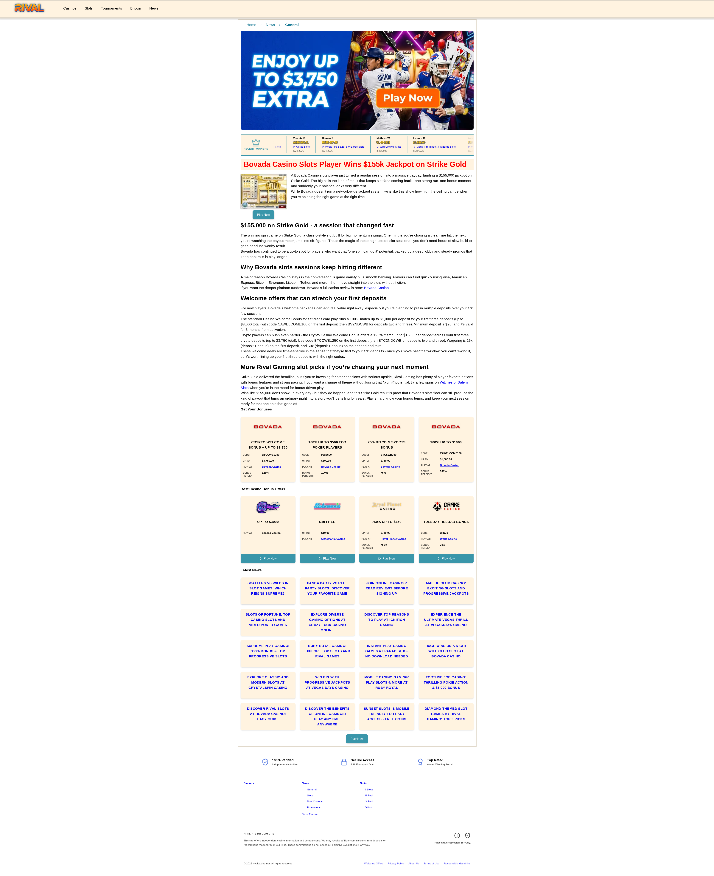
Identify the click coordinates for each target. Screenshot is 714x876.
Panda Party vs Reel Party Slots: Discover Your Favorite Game (327, 588)
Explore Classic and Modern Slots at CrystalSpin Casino (268, 682)
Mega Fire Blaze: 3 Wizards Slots (326, 146)
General (312, 789)
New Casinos (315, 801)
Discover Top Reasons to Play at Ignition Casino (386, 620)
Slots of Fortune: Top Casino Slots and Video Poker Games (268, 620)
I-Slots (369, 789)
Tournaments (111, 8)
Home (251, 25)
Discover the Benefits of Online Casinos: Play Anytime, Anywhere (327, 716)
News (153, 8)
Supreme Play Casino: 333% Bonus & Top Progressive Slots (268, 651)
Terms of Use (431, 863)
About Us (413, 863)
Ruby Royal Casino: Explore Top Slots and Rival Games (327, 651)
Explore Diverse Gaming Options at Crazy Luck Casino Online (327, 622)
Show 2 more (310, 814)
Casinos (70, 8)
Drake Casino (448, 538)
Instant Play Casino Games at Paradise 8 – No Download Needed (386, 651)
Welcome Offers (373, 863)
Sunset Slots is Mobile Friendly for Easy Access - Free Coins (387, 714)
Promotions (314, 807)
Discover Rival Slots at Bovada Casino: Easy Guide (268, 714)
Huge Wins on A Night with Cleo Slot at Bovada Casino (446, 651)
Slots (89, 8)
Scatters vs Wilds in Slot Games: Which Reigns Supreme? (268, 588)
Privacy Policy (396, 863)
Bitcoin (135, 8)
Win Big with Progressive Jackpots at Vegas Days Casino (327, 682)
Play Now (263, 214)
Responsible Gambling (457, 863)
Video (368, 807)
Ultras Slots (285, 146)
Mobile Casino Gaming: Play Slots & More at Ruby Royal (386, 682)
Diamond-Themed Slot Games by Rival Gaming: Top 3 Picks (446, 714)
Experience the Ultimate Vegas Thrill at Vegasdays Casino (446, 620)
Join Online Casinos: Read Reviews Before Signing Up (386, 588)
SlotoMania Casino (333, 538)
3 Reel (369, 801)
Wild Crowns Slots (372, 146)
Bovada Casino (376, 288)
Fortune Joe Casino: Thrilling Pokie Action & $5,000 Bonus (446, 682)
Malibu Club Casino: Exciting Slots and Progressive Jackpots (446, 588)
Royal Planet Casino (393, 538)
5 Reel (369, 795)
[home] (31, 15)
